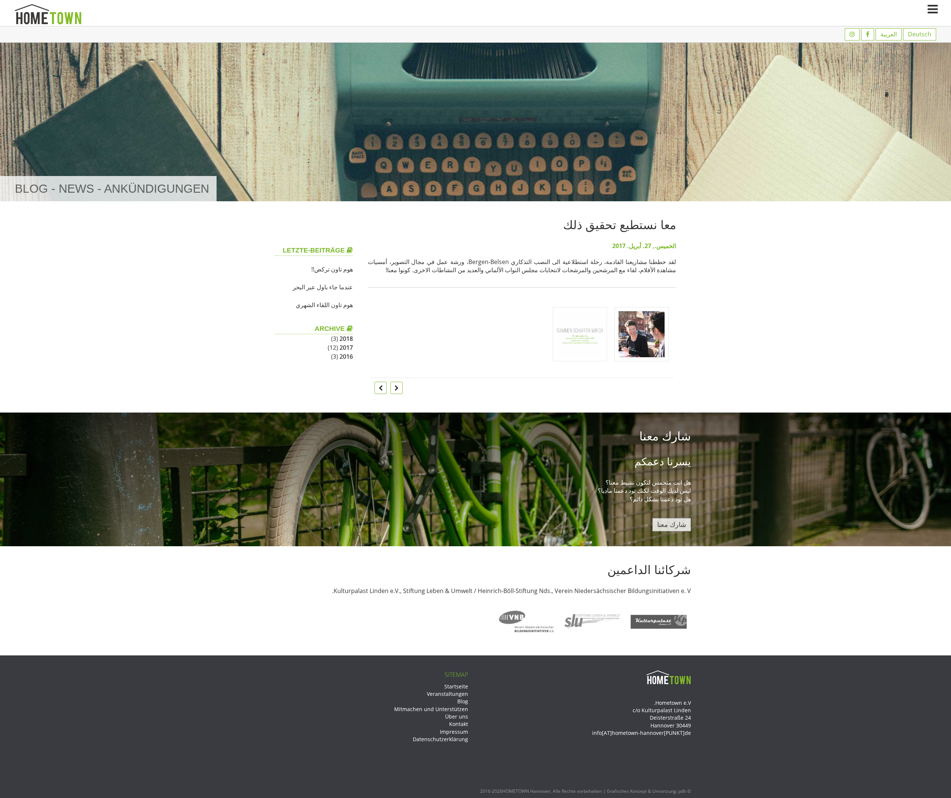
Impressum (454, 731)
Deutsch (919, 34)
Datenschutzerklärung (440, 739)
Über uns (456, 716)
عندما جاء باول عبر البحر (323, 287)
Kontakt (458, 723)
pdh (682, 791)
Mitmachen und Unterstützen (431, 709)
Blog (462, 701)
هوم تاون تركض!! (332, 269)
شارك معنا (671, 524)
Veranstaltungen (447, 693)
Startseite (456, 686)
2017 (346, 347)
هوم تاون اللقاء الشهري (324, 305)
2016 (346, 356)
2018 (346, 339)
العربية (888, 34)
